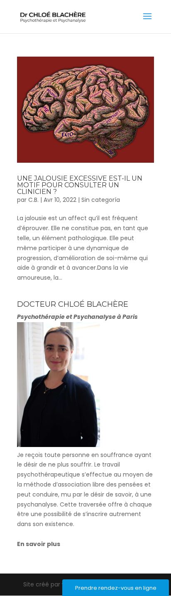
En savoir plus (38, 544)
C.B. (33, 200)
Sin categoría (100, 200)
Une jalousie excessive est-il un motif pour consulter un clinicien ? (79, 185)
